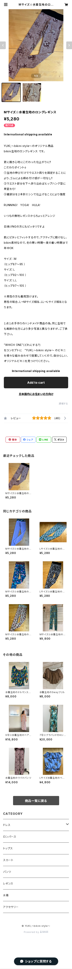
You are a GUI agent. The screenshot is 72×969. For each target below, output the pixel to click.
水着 (6, 895)
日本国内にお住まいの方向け (36, 394)
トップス (8, 848)
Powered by (32, 932)
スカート (8, 860)
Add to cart (36, 382)
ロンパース (9, 836)
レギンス (8, 883)
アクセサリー (11, 907)
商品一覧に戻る (36, 801)
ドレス (6, 825)
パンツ (7, 871)
